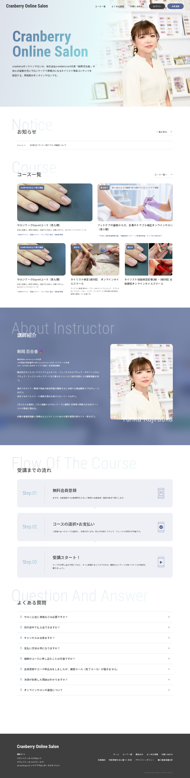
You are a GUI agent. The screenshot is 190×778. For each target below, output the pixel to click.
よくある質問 (117, 6)
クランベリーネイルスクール (29, 762)
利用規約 (102, 760)
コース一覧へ (160, 174)
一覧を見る (161, 131)
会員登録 (175, 6)
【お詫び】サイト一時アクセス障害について (47, 145)
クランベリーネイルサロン (28, 758)
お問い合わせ (136, 6)
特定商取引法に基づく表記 (120, 760)
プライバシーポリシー (144, 760)
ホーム (116, 754)
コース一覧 (100, 6)
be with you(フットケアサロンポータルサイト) (37, 765)
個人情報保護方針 (165, 760)
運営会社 (139, 754)
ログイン (157, 6)
